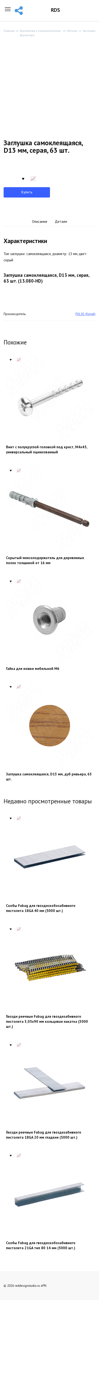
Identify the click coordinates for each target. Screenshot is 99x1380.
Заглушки (88, 31)
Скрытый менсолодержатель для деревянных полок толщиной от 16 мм (45, 560)
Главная (9, 31)
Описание (39, 221)
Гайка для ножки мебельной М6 (32, 668)
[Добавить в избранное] (23, 178)
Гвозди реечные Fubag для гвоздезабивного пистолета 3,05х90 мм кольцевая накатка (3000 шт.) (47, 1021)
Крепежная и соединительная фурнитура (40, 33)
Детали (61, 221)
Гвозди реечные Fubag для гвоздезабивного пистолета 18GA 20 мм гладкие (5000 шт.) (43, 1135)
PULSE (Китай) (85, 314)
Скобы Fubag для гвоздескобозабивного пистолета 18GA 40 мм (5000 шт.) (40, 908)
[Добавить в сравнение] (33, 178)
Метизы (72, 31)
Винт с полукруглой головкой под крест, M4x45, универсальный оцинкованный (46, 449)
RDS (55, 10)
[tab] (39, 222)
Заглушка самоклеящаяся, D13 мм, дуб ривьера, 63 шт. (49, 776)
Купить (26, 192)
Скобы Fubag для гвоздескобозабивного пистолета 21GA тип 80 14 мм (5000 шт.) (40, 1245)
